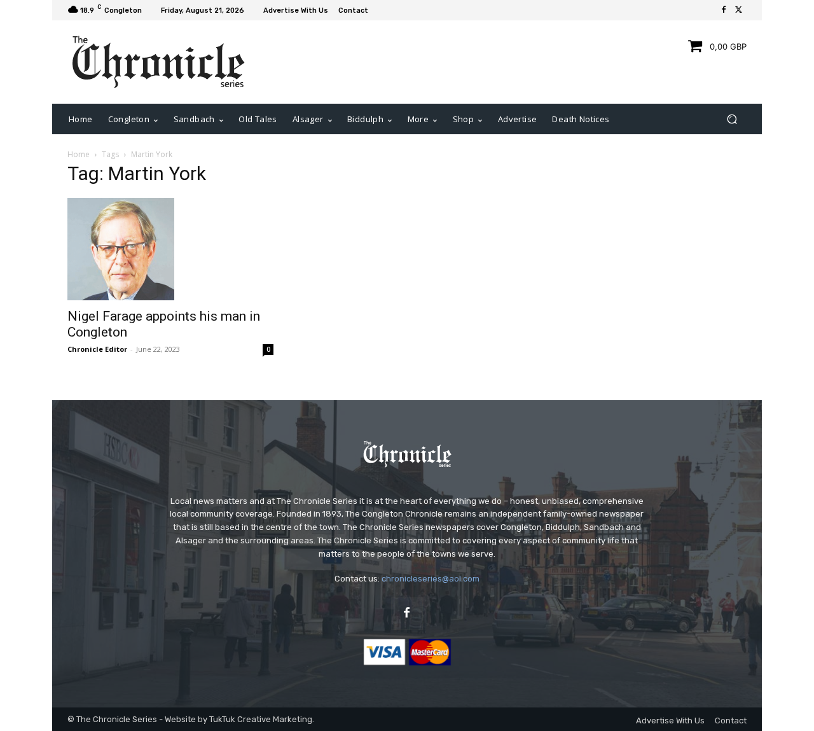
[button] (732, 119)
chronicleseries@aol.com (430, 578)
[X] (739, 10)
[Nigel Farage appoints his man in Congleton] (170, 249)
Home (78, 154)
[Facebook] (723, 10)
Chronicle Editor (97, 349)
